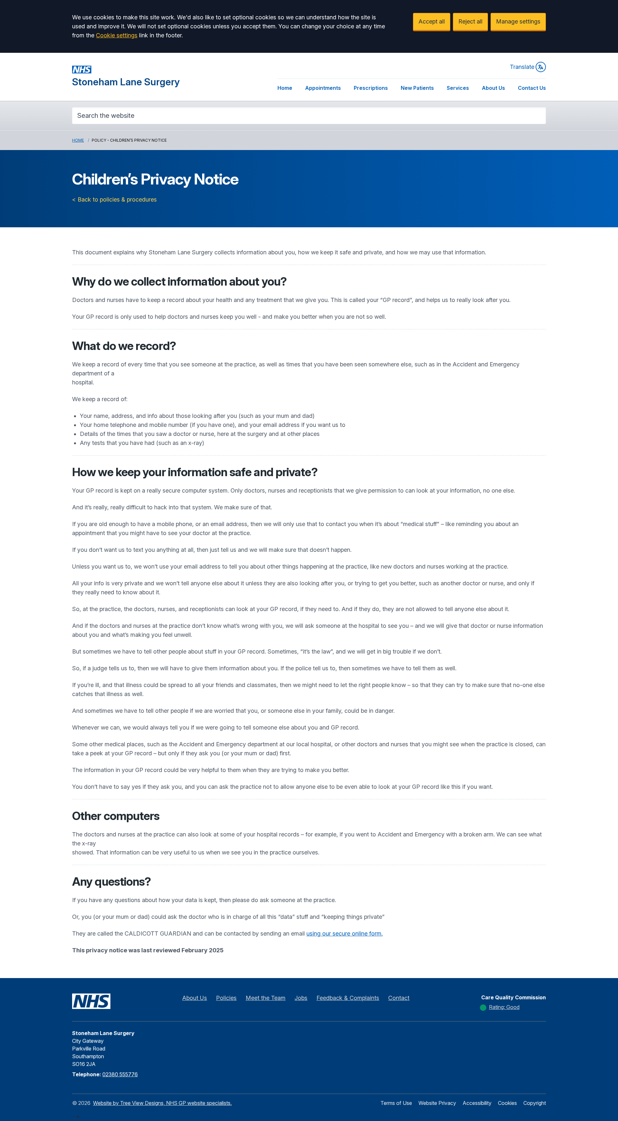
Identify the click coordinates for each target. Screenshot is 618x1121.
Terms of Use (396, 1103)
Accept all (431, 21)
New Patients (417, 88)
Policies (226, 997)
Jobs (301, 997)
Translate (522, 66)
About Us (493, 88)
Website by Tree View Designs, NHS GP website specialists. (162, 1103)
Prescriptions (371, 88)
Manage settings (518, 21)
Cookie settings (116, 35)
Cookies (507, 1103)
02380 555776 (120, 1074)
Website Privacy (437, 1103)
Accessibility (477, 1103)
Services (458, 88)
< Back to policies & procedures (114, 199)
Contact (398, 997)
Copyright (534, 1103)
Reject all (470, 21)
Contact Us (532, 88)
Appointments (323, 88)
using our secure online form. (344, 933)
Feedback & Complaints (347, 997)
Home (284, 88)
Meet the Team (266, 997)
